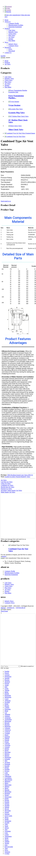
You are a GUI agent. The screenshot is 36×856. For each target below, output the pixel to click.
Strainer (10, 39)
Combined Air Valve (7, 485)
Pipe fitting (11, 40)
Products (7, 28)
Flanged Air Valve (6, 489)
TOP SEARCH (20, 608)
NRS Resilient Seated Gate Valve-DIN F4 (20, 475)
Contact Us (8, 52)
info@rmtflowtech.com (22, 1)
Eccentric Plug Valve (16, 113)
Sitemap (3, 608)
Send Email (4, 611)
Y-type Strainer (14, 105)
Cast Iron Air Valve (6, 482)
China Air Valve (6, 483)
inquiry (4, 556)
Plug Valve (11, 35)
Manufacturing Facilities (15, 25)
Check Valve (12, 33)
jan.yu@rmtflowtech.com (23, 5)
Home (6, 20)
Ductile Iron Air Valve (7, 487)
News (6, 42)
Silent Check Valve (15, 130)
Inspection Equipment (15, 27)
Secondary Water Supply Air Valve (11, 490)
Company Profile (13, 23)
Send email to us (6, 201)
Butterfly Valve (13, 32)
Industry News (12, 44)
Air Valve (11, 37)
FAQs (10, 49)
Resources (8, 47)
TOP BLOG (10, 608)
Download (11, 51)
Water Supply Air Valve (8, 492)
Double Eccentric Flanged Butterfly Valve (17, 477)
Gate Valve (11, 30)
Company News (13, 45)
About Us (8, 21)
